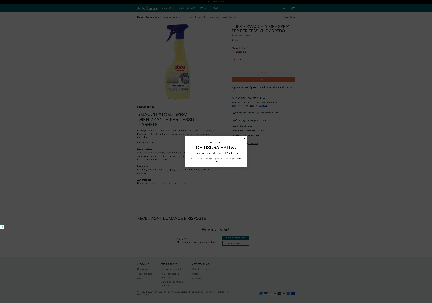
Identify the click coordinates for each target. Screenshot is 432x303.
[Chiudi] (244, 139)
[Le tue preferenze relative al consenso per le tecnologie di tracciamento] (2, 227)
